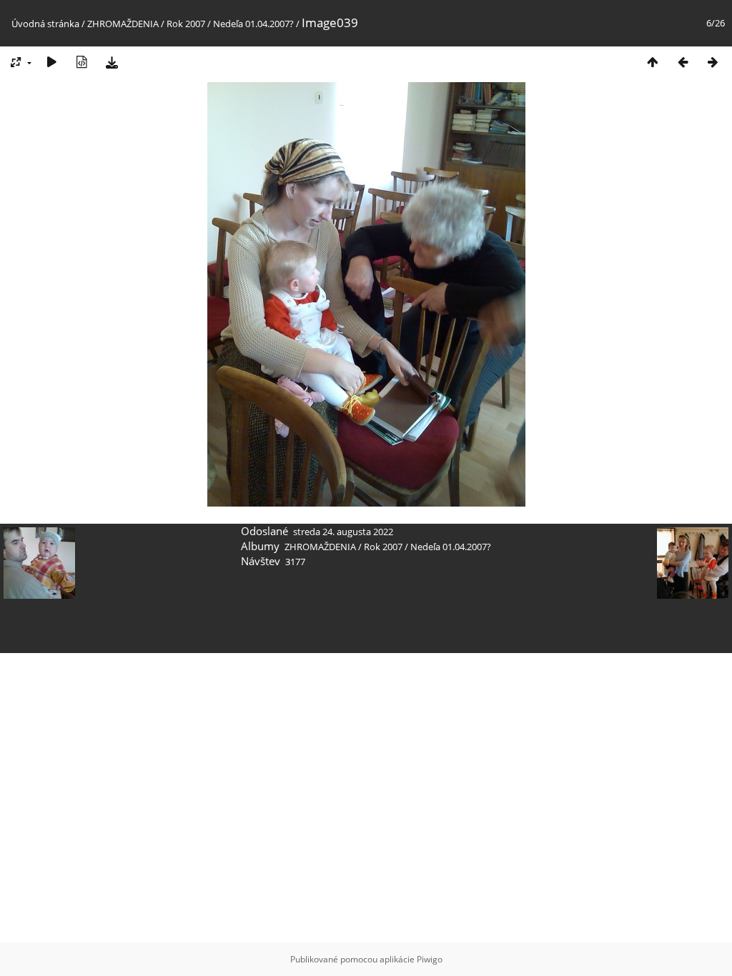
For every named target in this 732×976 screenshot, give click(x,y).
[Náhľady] (653, 62)
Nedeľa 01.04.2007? (253, 23)
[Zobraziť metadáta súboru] (81, 62)
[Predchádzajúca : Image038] (683, 62)
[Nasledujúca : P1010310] (713, 62)
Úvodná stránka (45, 23)
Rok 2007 (186, 23)
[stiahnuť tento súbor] (112, 62)
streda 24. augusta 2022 (343, 531)
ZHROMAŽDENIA (123, 23)
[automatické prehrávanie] (51, 62)
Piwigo (429, 959)
